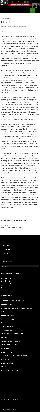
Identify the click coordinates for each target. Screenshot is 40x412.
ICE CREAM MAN (7, 330)
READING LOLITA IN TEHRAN (10, 341)
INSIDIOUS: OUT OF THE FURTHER (12, 301)
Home (3, 242)
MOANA (4, 366)
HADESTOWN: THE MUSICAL (10, 345)
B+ (5, 281)
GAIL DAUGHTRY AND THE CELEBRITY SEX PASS (17, 356)
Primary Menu (37, 10)
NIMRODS (4, 312)
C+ (5, 283)
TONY (3, 323)
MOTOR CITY (5, 337)
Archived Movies (6, 249)
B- (10, 281)
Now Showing (5, 245)
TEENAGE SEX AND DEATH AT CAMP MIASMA (16, 308)
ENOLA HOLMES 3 (7, 352)
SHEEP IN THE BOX (7, 319)
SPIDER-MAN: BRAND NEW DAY (12, 334)
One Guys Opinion (20, 26)
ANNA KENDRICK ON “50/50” (11, 226)
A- (10, 278)
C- (10, 283)
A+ (6, 278)
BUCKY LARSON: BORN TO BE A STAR (13, 219)
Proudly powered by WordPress (9, 409)
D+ (6, 285)
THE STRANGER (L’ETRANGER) (11, 370)
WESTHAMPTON (6, 348)
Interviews (4, 253)
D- (10, 285)
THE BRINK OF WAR (7, 304)
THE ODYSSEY (5, 359)
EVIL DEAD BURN (7, 363)
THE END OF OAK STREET (9, 315)
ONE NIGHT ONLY (7, 326)
